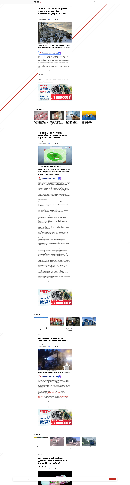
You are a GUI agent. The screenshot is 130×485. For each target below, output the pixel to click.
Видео (65, 1)
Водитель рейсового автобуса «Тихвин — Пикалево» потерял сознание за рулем (41, 328)
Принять (112, 479)
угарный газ (54, 79)
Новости (60, 1)
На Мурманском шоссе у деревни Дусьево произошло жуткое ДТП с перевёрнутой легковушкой (56, 448)
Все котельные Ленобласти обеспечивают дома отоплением (88, 328)
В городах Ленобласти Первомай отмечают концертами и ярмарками (56, 328)
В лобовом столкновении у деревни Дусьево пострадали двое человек (73, 448)
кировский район (48, 79)
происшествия (66, 79)
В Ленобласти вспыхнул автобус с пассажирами (39, 447)
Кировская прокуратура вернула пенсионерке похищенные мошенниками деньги (72, 123)
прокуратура (60, 79)
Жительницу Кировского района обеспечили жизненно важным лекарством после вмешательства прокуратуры (41, 123)
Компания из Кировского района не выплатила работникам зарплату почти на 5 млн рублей (56, 123)
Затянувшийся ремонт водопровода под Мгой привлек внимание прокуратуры (87, 123)
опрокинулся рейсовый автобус (54, 392)
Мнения (73, 1)
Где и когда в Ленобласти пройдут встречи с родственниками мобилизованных (72, 328)
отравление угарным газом (49, 81)
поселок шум (41, 81)
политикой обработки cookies (66, 479)
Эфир (69, 1)
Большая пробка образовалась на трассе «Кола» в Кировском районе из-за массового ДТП (89, 448)
